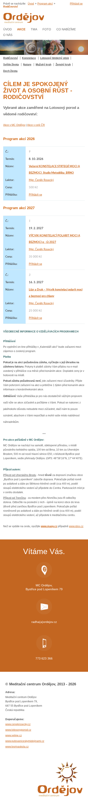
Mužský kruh (43, 64)
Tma (34, 29)
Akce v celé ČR (36, 125)
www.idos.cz (76, 526)
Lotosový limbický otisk (54, 58)
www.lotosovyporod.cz (18, 729)
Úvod (31, 3)
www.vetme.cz (13, 735)
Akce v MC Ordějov (14, 125)
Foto (47, 29)
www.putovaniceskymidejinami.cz (24, 741)
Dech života (10, 71)
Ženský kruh (63, 64)
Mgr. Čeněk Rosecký (41, 180)
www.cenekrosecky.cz (18, 724)
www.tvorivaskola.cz (17, 746)
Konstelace (29, 58)
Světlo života (11, 64)
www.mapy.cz (49, 526)
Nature (27, 64)
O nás (7, 35)
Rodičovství (10, 58)
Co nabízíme (66, 29)
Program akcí (45, 3)
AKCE (21, 29)
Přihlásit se (76, 3)
